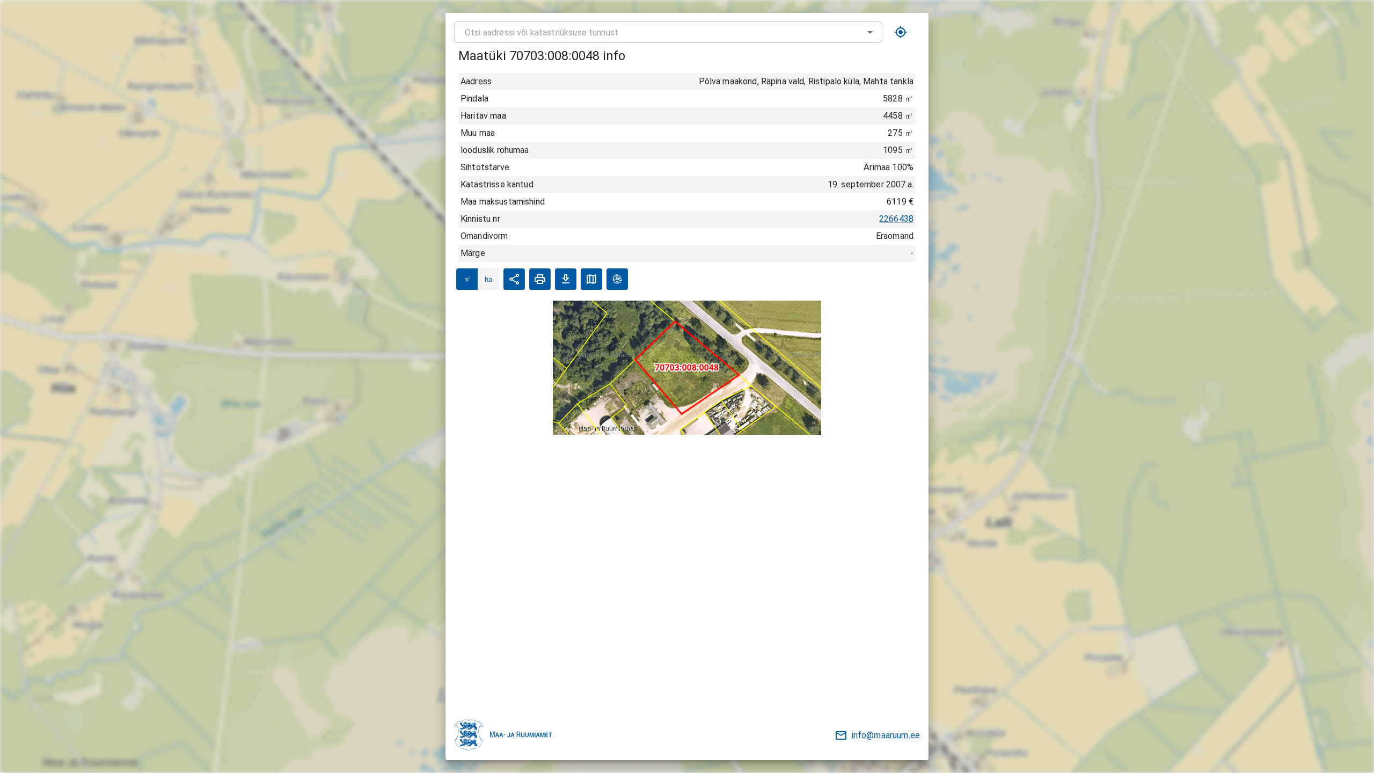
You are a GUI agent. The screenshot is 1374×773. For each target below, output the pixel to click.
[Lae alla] (565, 279)
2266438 (896, 219)
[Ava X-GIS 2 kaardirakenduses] (617, 279)
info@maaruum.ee (886, 735)
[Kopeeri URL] (514, 279)
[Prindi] (540, 279)
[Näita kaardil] (591, 279)
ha (488, 279)
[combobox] (667, 32)
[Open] (870, 32)
